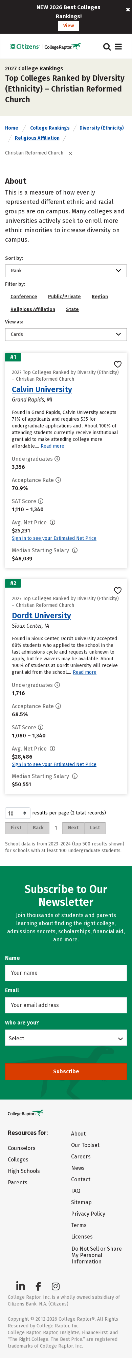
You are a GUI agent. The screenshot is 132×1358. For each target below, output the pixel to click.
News (78, 1168)
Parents (17, 1182)
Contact (80, 1179)
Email (12, 990)
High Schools (24, 1171)
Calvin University (42, 389)
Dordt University (41, 615)
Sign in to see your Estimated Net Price (54, 538)
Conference (23, 297)
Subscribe (66, 1071)
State (72, 309)
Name (12, 958)
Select (16, 1038)
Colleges (18, 1159)
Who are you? (22, 1022)
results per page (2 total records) (69, 813)
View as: (14, 322)
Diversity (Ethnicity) (102, 128)
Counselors (22, 1148)
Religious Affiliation (37, 138)
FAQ (75, 1191)
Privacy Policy (88, 1214)
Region (100, 297)
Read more (52, 446)
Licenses (82, 1236)
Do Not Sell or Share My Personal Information (96, 1255)
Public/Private (64, 297)
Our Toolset (85, 1145)
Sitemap (81, 1202)
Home (11, 128)
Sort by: (14, 258)
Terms (79, 1225)
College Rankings (50, 128)
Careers (81, 1156)
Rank (16, 271)
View (68, 26)
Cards (17, 334)
